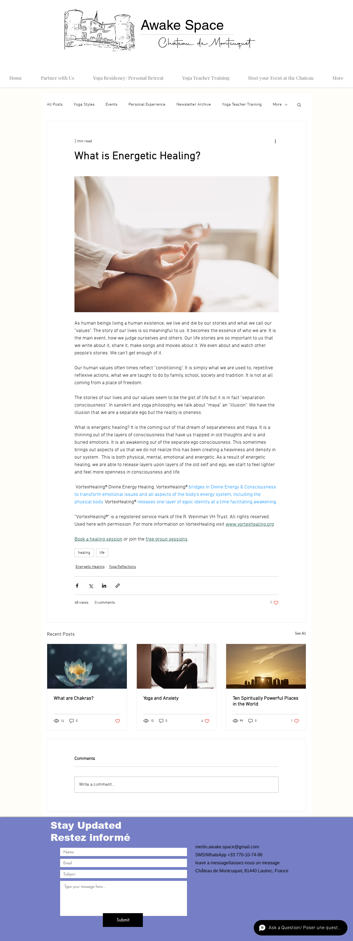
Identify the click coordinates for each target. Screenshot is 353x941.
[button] (176, 538)
